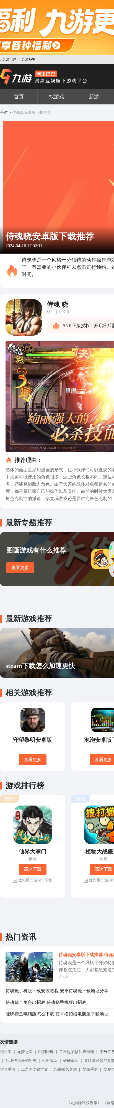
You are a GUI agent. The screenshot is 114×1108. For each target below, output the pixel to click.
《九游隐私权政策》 (83, 1103)
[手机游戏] (43, 77)
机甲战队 (50, 1060)
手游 (4, 112)
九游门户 (9, 59)
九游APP (28, 59)
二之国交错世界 (34, 1069)
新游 (94, 96)
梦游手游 (90, 1069)
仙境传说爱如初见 (21, 1060)
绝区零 (6, 1051)
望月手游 (7, 1069)
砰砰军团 (71, 1060)
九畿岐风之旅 (65, 1069)
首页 (19, 96)
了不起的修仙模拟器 (76, 1051)
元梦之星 (25, 1051)
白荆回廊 (46, 1051)
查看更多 (20, 567)
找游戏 (56, 96)
